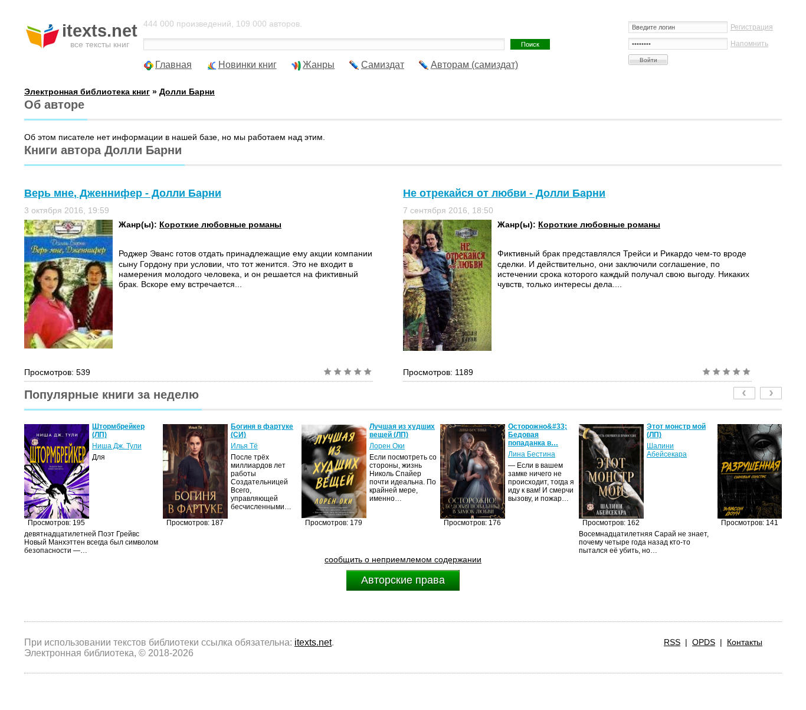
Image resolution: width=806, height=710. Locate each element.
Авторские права (403, 580)
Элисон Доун (776, 438)
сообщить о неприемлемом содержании (403, 559)
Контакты (744, 642)
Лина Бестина (500, 454)
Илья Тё (213, 446)
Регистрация (751, 27)
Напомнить (749, 44)
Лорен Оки (355, 446)
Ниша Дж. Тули (85, 446)
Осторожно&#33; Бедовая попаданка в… (506, 434)
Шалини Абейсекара (635, 450)
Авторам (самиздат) (474, 65)
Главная (173, 65)
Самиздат (382, 65)
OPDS (703, 642)
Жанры (319, 65)
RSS (672, 642)
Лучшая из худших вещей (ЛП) (371, 430)
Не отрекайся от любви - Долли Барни (504, 193)
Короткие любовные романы (220, 224)
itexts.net (313, 642)
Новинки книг (247, 65)
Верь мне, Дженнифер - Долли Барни (122, 193)
